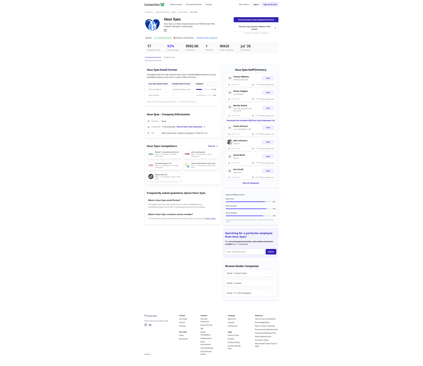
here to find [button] (210, 218)
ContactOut (149, 12)
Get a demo (244, 4)
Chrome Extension (194, 4)
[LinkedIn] (165, 30)
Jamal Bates (239, 155)
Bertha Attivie (240, 105)
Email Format (169, 57)
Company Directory (162, 12)
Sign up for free (270, 4)
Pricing (209, 4)
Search (271, 251)
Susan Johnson (240, 126)
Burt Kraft (238, 169)
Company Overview (153, 57)
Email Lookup (176, 4)
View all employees (250, 183)
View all (211, 146)
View (268, 78)
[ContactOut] (155, 4)
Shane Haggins (240, 91)
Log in (256, 4)
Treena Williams (241, 77)
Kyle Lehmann (240, 140)
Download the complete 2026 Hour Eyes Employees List (251, 120)
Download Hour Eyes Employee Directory (256, 19)
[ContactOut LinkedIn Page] (145, 338)
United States (183, 12)
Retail (173, 12)
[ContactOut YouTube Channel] (150, 338)
